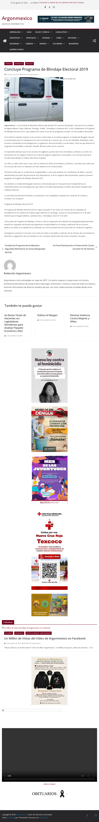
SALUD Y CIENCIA (42, 32)
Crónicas (8, 63)
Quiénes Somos (17, 49)
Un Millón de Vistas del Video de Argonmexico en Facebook (45, 638)
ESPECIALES (31, 38)
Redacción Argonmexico (30, 74)
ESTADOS (46, 38)
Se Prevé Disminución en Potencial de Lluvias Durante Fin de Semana (73, 247)
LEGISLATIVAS (61, 32)
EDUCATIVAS (15, 38)
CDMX (58, 38)
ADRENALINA (15, 32)
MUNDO (43, 43)
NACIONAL (72, 38)
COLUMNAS (57, 43)
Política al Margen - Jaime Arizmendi (38, 633)
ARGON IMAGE (49, 784)
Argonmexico (17, 18)
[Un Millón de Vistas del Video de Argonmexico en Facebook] (49, 627)
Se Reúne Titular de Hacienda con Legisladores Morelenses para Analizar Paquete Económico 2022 (15, 323)
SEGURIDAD (14, 43)
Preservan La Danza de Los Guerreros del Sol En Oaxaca (61, 3)
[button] (21, 32)
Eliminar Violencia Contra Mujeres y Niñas (80, 318)
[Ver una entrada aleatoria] (94, 41)
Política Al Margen (47, 315)
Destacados (19, 63)
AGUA (29, 32)
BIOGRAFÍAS (73, 43)
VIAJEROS (29, 43)
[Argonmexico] (5, 41)
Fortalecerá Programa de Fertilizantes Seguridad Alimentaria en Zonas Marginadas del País (25, 249)
